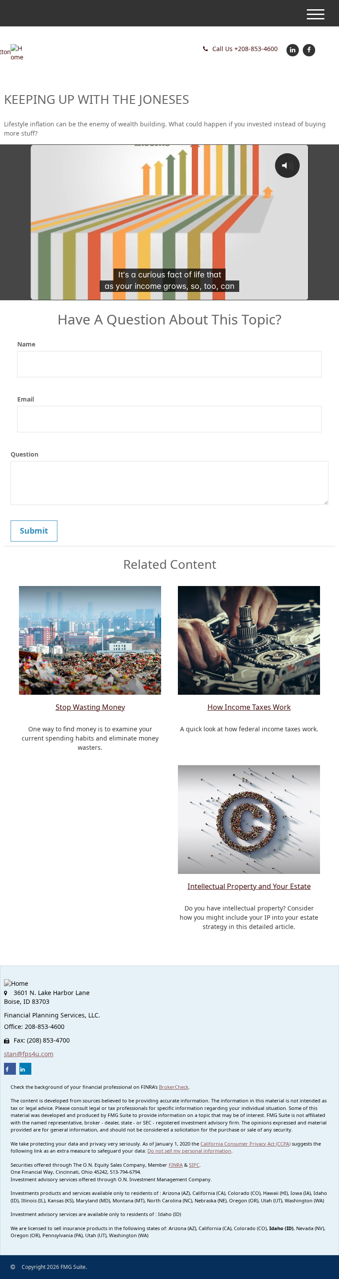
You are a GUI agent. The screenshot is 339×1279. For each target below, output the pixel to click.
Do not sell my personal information (189, 1150)
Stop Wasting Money (90, 707)
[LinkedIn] (291, 49)
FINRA (176, 1164)
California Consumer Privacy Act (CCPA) (245, 1143)
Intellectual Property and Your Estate (249, 886)
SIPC (194, 1164)
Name (26, 344)
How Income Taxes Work (249, 707)
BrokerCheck (173, 1087)
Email (25, 399)
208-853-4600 (245, 48)
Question (24, 454)
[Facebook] (308, 49)
